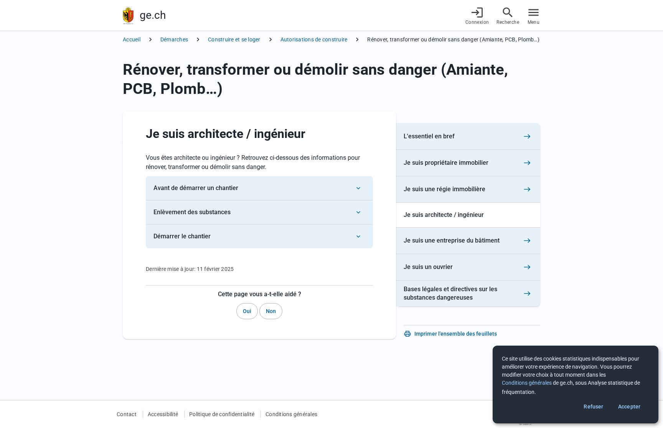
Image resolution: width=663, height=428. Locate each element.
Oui (247, 311)
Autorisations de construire (314, 39)
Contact (127, 414)
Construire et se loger (234, 39)
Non (271, 311)
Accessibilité (163, 414)
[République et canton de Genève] (128, 15)
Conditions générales (291, 414)
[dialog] (575, 384)
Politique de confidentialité (221, 414)
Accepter (629, 406)
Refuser (593, 406)
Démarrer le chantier (182, 236)
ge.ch (153, 15)
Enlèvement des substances (192, 212)
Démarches (174, 39)
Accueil (131, 39)
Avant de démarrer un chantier (195, 188)
